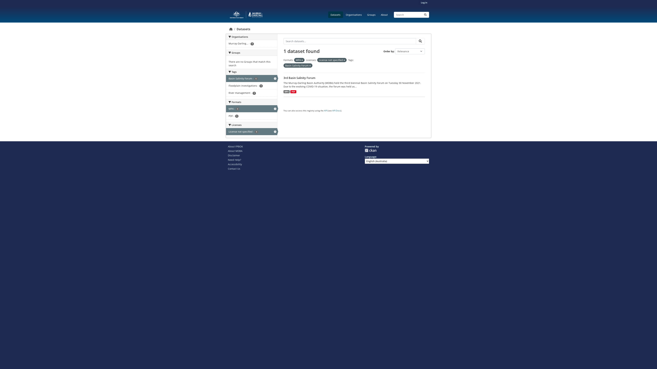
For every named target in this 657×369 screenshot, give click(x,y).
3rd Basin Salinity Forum (299, 78)
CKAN (370, 150)
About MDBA (235, 151)
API (325, 110)
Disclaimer (234, 155)
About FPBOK (235, 146)
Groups (371, 14)
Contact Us (234, 168)
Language (370, 156)
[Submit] (425, 15)
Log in (424, 2)
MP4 (286, 92)
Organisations (354, 14)
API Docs (336, 110)
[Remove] (302, 60)
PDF (293, 92)
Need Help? (234, 159)
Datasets (335, 14)
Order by (388, 51)
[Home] (231, 29)
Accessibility (235, 164)
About (384, 14)
